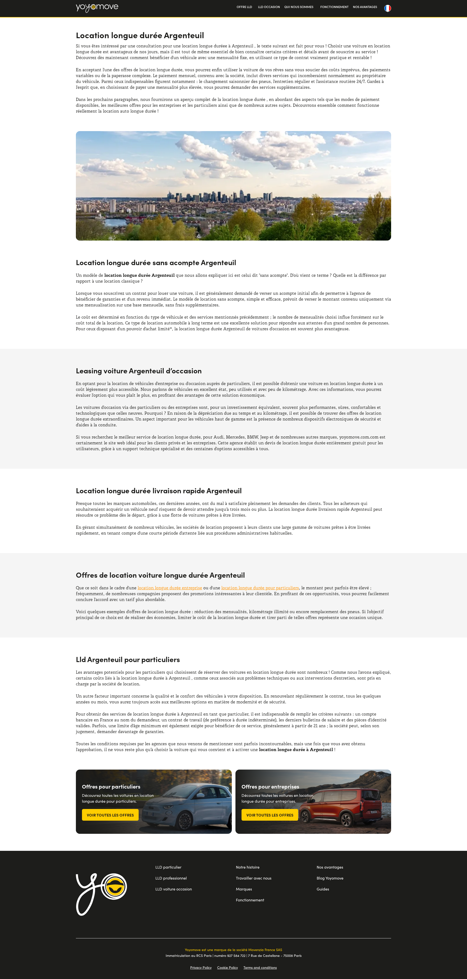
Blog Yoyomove (330, 877)
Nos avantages (330, 867)
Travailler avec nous (253, 877)
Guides (323, 888)
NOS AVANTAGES (365, 6)
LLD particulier (168, 867)
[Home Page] (97, 8)
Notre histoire (248, 867)
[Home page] (101, 894)
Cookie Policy (227, 967)
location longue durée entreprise (170, 588)
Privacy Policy (201, 967)
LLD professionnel (171, 877)
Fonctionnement (250, 899)
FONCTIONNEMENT (334, 6)
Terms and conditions (260, 967)
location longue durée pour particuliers (260, 588)
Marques (244, 888)
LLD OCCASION (269, 6)
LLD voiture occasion (173, 888)
